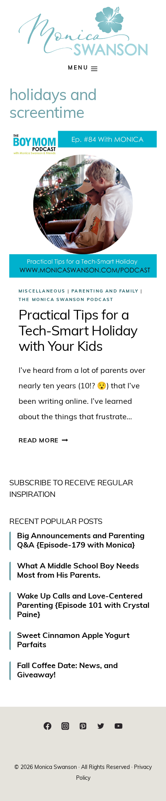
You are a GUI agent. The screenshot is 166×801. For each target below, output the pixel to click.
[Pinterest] (83, 726)
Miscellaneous (42, 291)
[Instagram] (65, 726)
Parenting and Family (105, 291)
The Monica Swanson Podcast (66, 300)
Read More (43, 441)
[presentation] (83, 204)
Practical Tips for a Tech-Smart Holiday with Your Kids (78, 332)
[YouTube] (118, 726)
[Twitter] (100, 726)
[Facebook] (47, 726)
